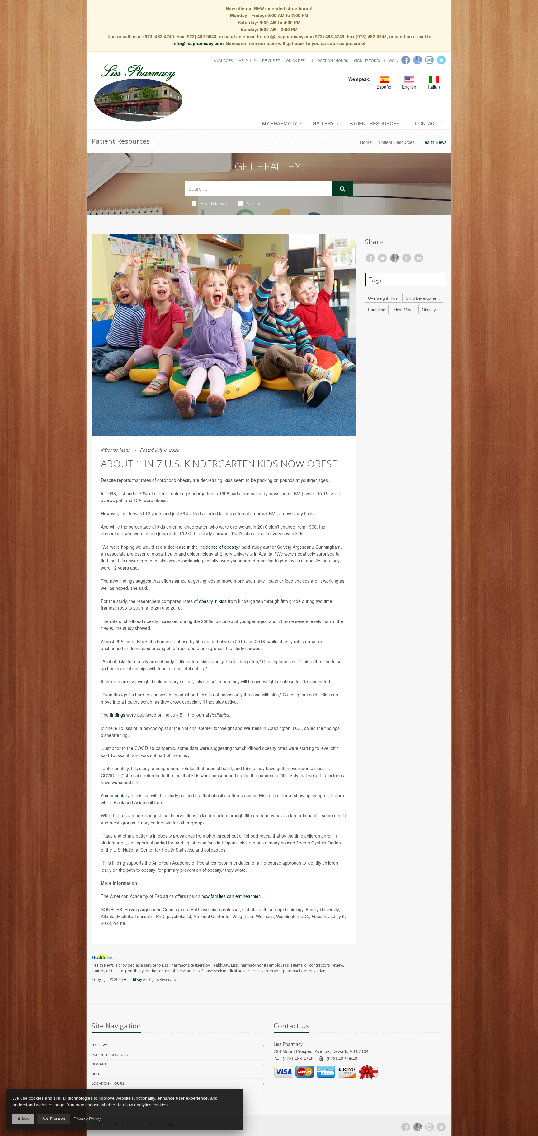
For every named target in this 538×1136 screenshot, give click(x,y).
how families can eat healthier (230, 896)
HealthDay (133, 979)
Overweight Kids (383, 298)
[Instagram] (429, 60)
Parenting (376, 309)
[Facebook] (405, 60)
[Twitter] (441, 60)
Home (366, 142)
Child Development (423, 298)
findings (117, 715)
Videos (254, 203)
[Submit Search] (342, 188)
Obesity (429, 309)
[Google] (417, 60)
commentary (117, 795)
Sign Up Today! (367, 60)
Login (392, 60)
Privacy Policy (87, 1118)
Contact (426, 123)
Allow (23, 1118)
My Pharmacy (279, 123)
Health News (213, 203)
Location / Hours (331, 60)
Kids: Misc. (403, 309)
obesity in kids (213, 601)
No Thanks (53, 1118)
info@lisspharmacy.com (198, 43)
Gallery (323, 123)
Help (243, 60)
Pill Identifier (266, 60)
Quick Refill (297, 60)
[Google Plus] (417, 1127)
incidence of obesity (218, 547)
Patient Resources (374, 123)
